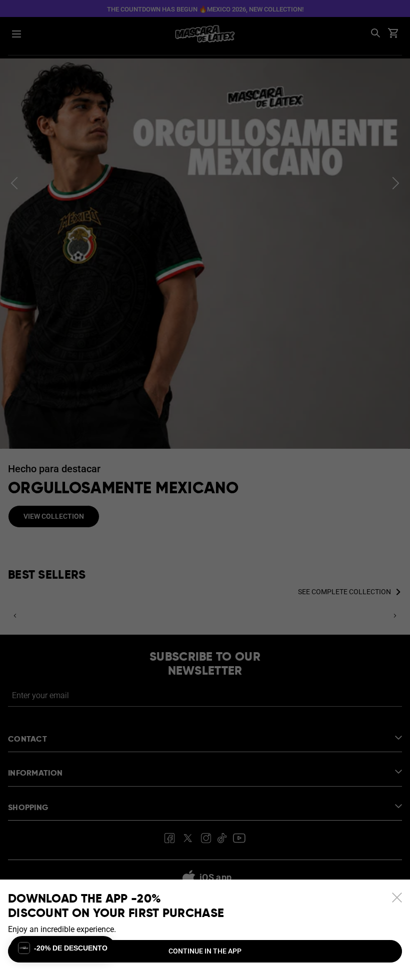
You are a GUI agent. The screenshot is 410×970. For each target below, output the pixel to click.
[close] (397, 897)
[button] (63, 948)
